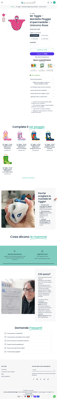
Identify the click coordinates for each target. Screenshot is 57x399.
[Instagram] (37, 379)
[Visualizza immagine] (3, 15)
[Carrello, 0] (51, 2)
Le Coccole (30, 390)
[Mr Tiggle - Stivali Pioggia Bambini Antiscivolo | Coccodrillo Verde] (7, 160)
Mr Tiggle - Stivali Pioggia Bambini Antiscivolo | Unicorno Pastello (21, 146)
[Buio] (54, 2)
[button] (2, 2)
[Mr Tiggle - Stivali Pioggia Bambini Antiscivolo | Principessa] (7, 136)
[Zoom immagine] (16, 23)
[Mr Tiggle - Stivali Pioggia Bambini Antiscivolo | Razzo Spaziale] (50, 136)
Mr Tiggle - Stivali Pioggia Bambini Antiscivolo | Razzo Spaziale (49, 146)
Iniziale (12, 6)
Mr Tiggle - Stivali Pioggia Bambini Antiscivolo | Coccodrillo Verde (7, 170)
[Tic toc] (40, 379)
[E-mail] (44, 379)
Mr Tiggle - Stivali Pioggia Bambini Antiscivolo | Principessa (7, 146)
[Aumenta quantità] (37, 44)
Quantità (33, 42)
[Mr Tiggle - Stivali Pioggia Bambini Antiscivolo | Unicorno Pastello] (22, 136)
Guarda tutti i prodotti (28, 178)
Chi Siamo (4, 369)
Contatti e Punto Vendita (8, 372)
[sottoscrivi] (54, 369)
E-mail (34, 369)
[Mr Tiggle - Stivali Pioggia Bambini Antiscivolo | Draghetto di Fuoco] (36, 136)
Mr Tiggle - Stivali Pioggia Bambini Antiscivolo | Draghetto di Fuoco (35, 146)
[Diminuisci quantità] (31, 45)
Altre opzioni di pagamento (42, 57)
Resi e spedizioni (5, 376)
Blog (2, 374)
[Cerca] (48, 2)
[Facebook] (33, 379)
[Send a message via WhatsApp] (54, 396)
